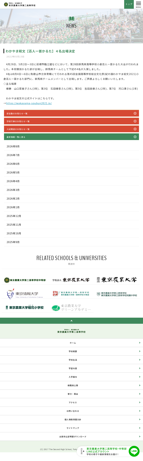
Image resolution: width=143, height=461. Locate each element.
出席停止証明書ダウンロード (72, 436)
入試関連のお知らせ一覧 (18, 129)
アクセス (73, 402)
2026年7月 (13, 155)
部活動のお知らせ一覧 (17, 113)
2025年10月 (14, 233)
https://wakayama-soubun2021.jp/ (29, 103)
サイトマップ (73, 428)
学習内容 (73, 368)
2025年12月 (14, 216)
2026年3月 (13, 190)
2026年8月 (13, 146)
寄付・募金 (73, 393)
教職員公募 (73, 385)
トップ (129, 3)
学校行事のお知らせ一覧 (18, 121)
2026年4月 (13, 181)
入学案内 (73, 376)
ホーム (73, 342)
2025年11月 (14, 224)
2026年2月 (13, 198)
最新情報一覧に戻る (16, 137)
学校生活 (73, 359)
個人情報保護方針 (73, 419)
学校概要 (73, 351)
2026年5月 (13, 172)
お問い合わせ (73, 411)
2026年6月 (13, 163)
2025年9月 (13, 242)
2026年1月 (13, 207)
